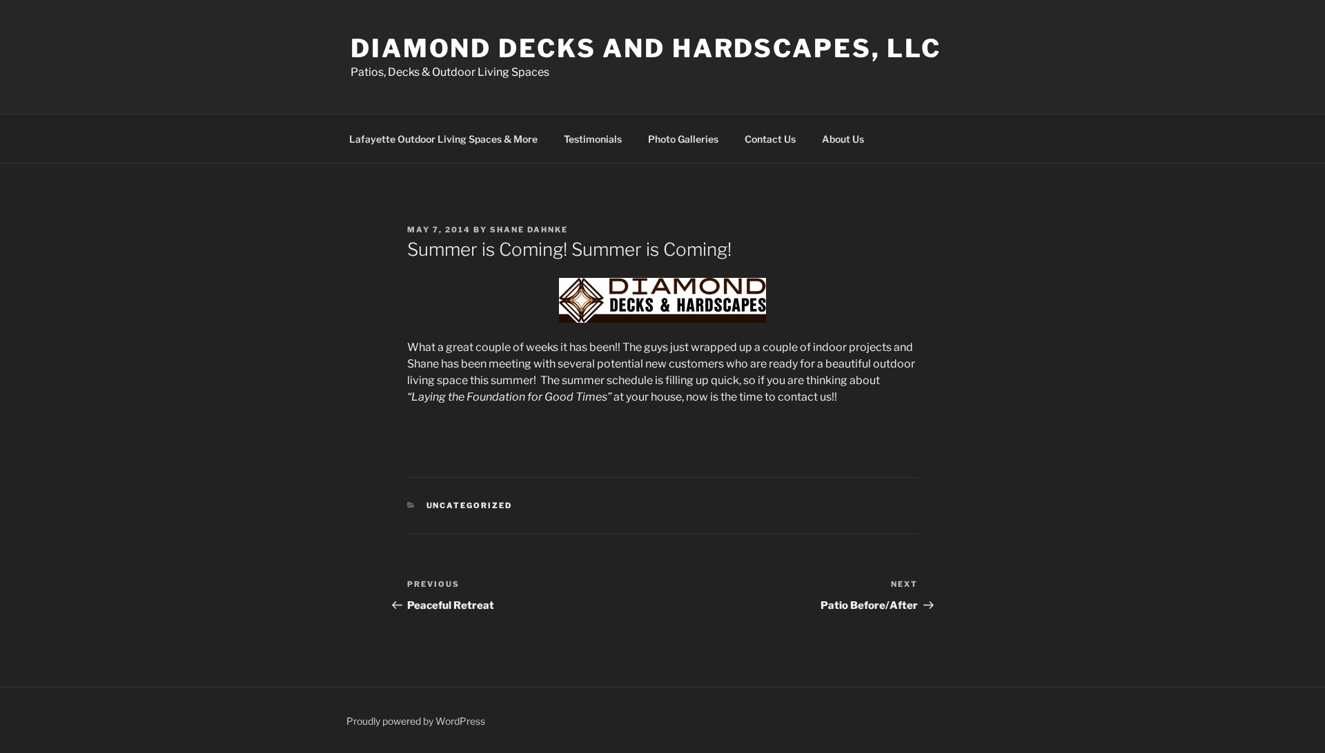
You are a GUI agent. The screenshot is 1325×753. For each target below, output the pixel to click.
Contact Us (770, 139)
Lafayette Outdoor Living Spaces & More (443, 139)
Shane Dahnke (529, 229)
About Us (843, 139)
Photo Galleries (683, 139)
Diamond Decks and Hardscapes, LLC (646, 48)
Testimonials (593, 139)
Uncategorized (469, 505)
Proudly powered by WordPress (415, 721)
